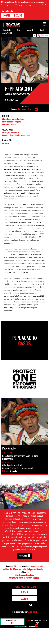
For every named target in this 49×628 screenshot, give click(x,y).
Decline (18, 15)
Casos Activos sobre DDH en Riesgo (36, 621)
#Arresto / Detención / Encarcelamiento (16, 135)
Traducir (44, 35)
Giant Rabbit (32, 611)
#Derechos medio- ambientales (13, 119)
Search (42, 30)
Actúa (24, 598)
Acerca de (30, 30)
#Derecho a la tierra (9, 124)
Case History (25, 106)
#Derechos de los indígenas (11, 121)
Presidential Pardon (26, 109)
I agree (6, 15)
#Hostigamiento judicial (10, 132)
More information (8, 11)
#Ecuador (5, 143)
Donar (19, 30)
